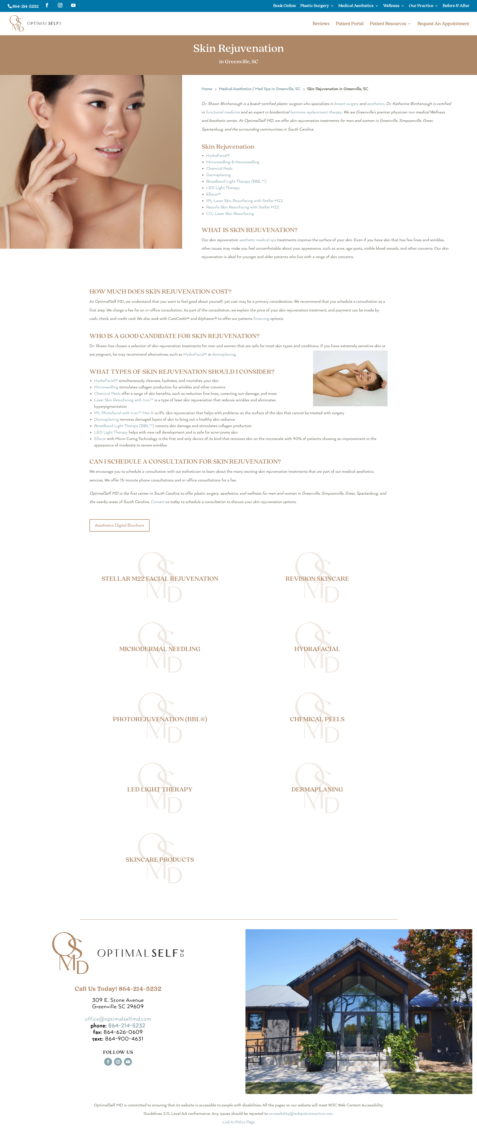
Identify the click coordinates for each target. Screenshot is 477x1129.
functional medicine (223, 112)
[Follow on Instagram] (118, 1062)
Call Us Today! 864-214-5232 (118, 989)
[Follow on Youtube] (128, 1062)
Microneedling (106, 387)
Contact (157, 502)
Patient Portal (349, 24)
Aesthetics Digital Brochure (119, 525)
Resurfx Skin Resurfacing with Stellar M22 (242, 207)
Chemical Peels (219, 168)
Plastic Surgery (314, 5)
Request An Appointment (443, 24)
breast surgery (346, 104)
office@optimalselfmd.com (118, 1019)
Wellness (391, 5)
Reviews (321, 24)
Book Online (284, 5)
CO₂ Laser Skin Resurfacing (230, 213)
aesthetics (375, 104)
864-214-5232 (25, 6)
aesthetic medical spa (257, 240)
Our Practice (421, 5)
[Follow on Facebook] (108, 1062)
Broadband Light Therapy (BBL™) (236, 181)
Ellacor (100, 439)
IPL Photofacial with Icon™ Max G (124, 413)
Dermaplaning (218, 175)
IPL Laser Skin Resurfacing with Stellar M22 (244, 201)
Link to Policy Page (238, 1122)
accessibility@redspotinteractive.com (301, 1113)
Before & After (456, 5)
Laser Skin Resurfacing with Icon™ (124, 400)
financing (261, 318)
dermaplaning (224, 354)
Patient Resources (388, 24)
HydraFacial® (218, 155)
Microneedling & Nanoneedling (232, 162)
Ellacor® (213, 194)
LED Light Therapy (223, 188)
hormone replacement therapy (316, 112)
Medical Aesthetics (356, 5)
